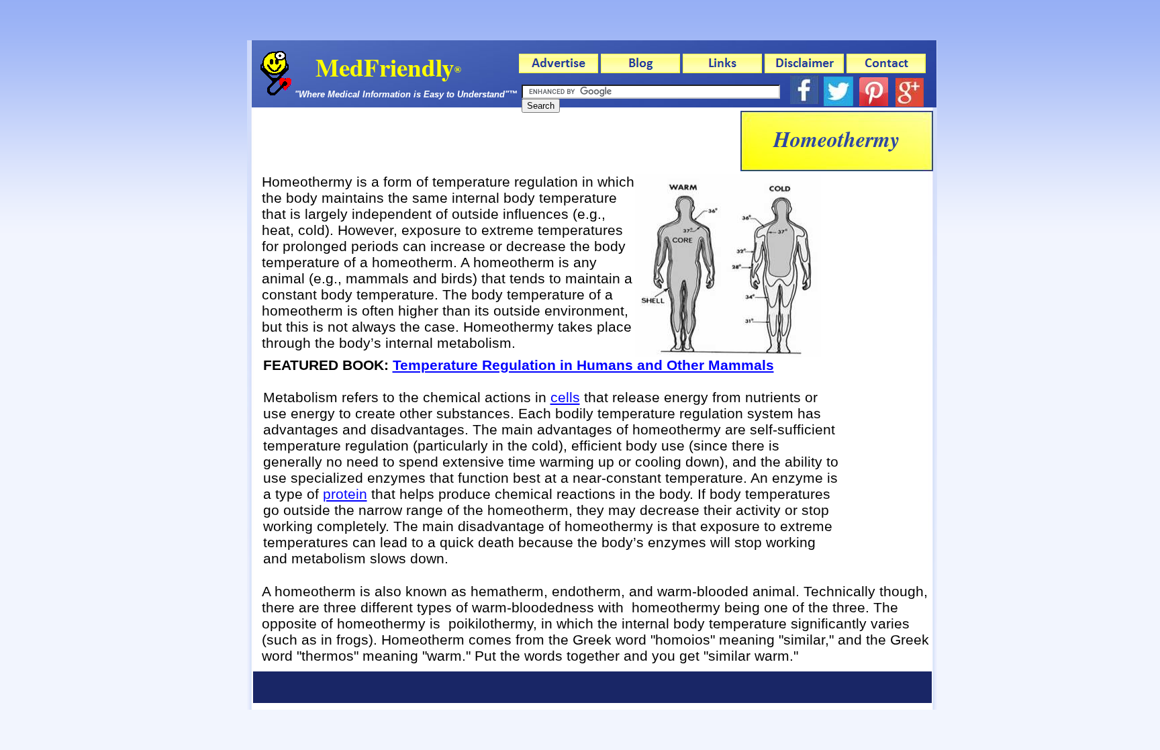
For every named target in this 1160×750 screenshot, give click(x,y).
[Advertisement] (496, 141)
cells (565, 397)
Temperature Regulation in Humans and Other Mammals (583, 365)
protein (345, 494)
